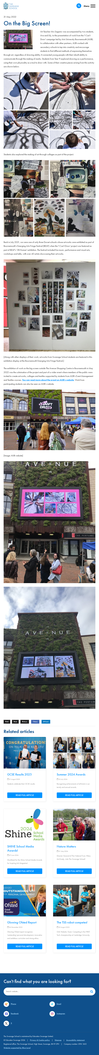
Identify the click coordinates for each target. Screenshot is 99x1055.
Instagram (61, 1013)
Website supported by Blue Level (17, 1048)
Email (59, 1004)
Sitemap (58, 1040)
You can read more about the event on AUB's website (48, 379)
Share (36, 722)
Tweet (46, 722)
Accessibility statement (75, 1040)
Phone (13, 1004)
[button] (91, 991)
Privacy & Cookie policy (40, 1040)
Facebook (15, 1013)
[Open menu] (89, 6)
